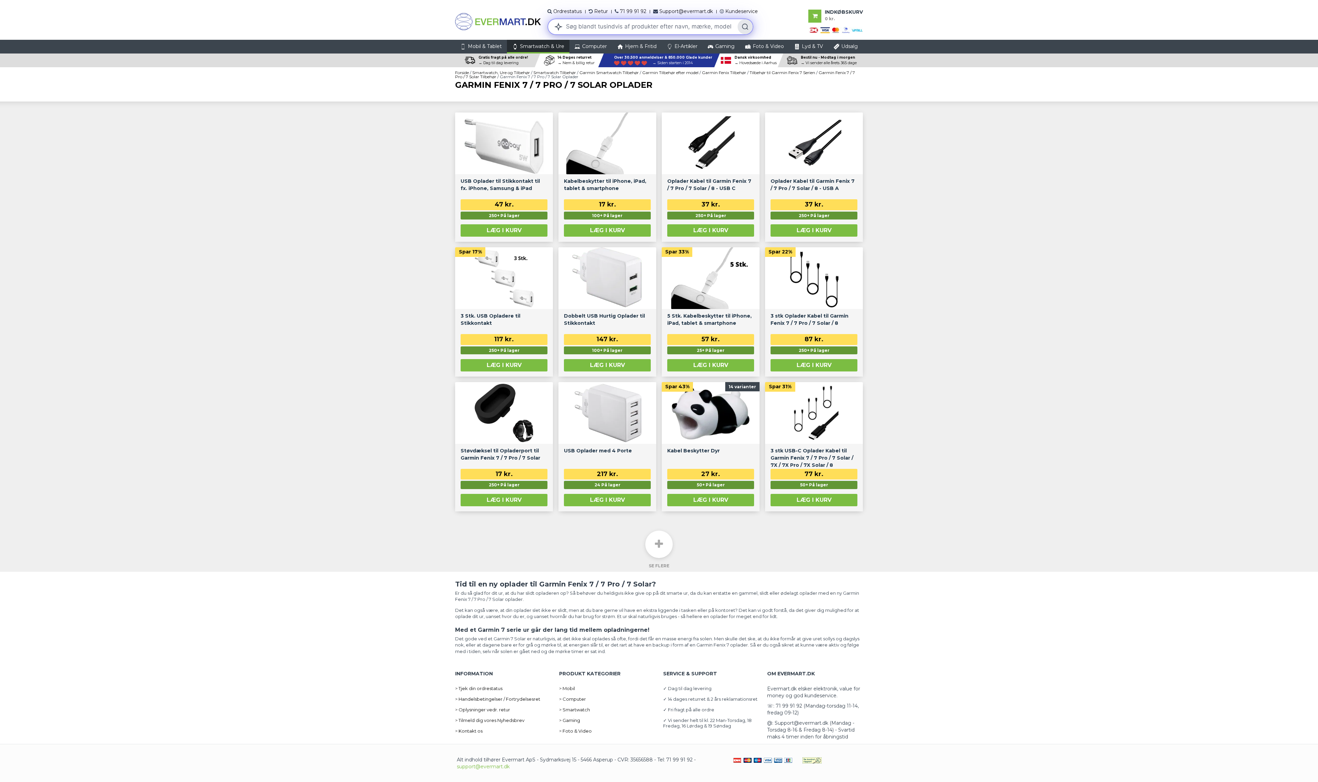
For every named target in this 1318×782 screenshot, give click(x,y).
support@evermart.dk (483, 766)
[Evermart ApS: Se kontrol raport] (812, 760)
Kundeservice (741, 11)
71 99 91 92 (633, 11)
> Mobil (567, 688)
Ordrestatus (567, 11)
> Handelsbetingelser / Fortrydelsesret (497, 699)
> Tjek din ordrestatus (478, 688)
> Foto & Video (575, 731)
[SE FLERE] (659, 544)
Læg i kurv (504, 230)
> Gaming (569, 720)
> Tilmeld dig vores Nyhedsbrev (489, 720)
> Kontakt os (469, 731)
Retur (601, 11)
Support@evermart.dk (686, 11)
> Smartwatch (574, 709)
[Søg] (745, 26)
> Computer (572, 699)
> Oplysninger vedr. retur (482, 709)
